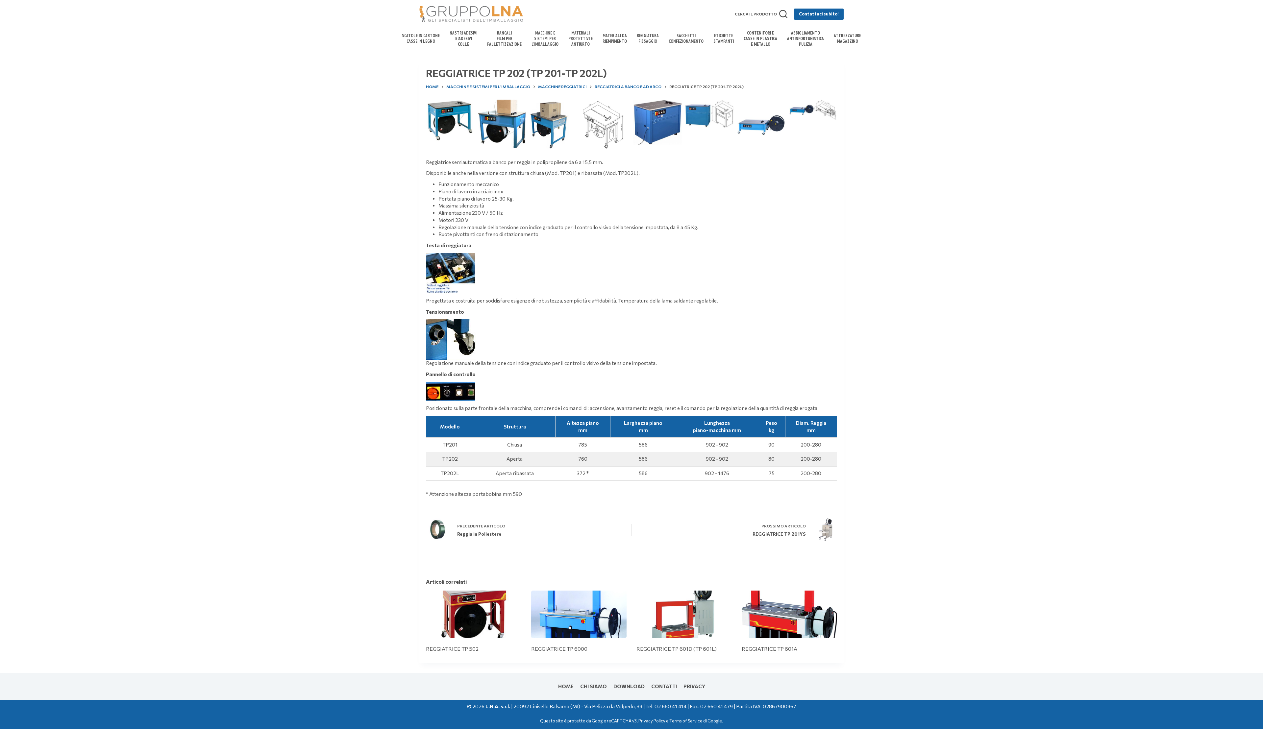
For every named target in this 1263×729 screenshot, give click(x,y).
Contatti (664, 686)
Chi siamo (593, 686)
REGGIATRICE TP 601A (769, 648)
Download (629, 686)
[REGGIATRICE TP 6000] (579, 614)
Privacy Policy (651, 720)
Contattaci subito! (819, 13)
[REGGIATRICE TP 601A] (789, 614)
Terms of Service (686, 720)
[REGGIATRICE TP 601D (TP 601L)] (684, 614)
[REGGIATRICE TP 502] (473, 614)
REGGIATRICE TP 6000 (559, 648)
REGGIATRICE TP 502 (452, 648)
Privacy (694, 686)
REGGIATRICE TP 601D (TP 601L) (676, 648)
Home (566, 686)
